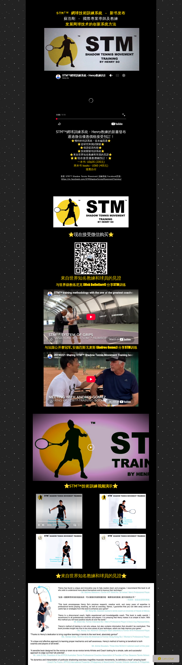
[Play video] (91, 447)
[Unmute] (43, 525)
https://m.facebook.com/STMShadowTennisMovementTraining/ (91, 179)
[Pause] (39, 525)
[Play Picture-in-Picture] (74, 525)
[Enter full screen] (79, 525)
